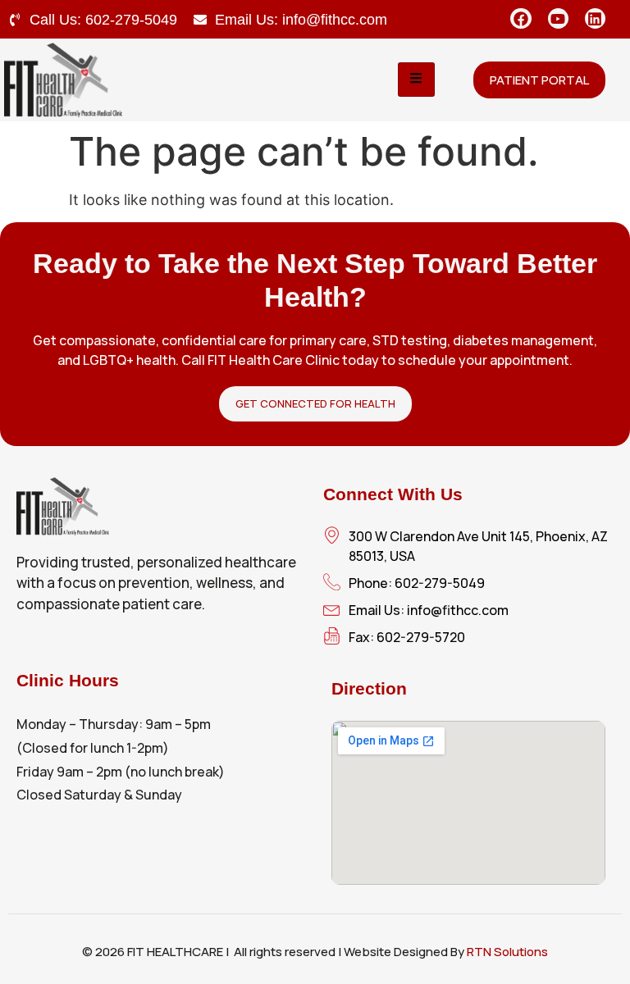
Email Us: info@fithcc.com (301, 19)
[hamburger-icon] (416, 79)
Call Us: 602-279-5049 (103, 19)
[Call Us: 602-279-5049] (14, 19)
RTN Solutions (507, 951)
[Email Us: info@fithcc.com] (200, 19)
